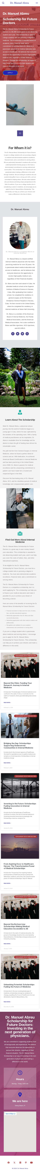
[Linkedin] (22, 333)
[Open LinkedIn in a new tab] (20, 1162)
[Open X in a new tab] (14, 1162)
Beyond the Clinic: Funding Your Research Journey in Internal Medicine (18, 685)
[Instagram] (27, 333)
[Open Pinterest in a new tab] (25, 1162)
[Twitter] (17, 333)
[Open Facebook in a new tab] (8, 1162)
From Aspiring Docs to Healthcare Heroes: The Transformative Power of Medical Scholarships (19, 866)
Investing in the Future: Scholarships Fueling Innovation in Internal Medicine (20, 806)
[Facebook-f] (13, 333)
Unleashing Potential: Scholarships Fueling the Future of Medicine (19, 985)
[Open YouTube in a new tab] (31, 1162)
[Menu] (37, 3)
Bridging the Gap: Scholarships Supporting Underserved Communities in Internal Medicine (18, 745)
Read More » (7, 702)
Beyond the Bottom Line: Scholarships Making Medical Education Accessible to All (17, 926)
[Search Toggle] (3, 3)
